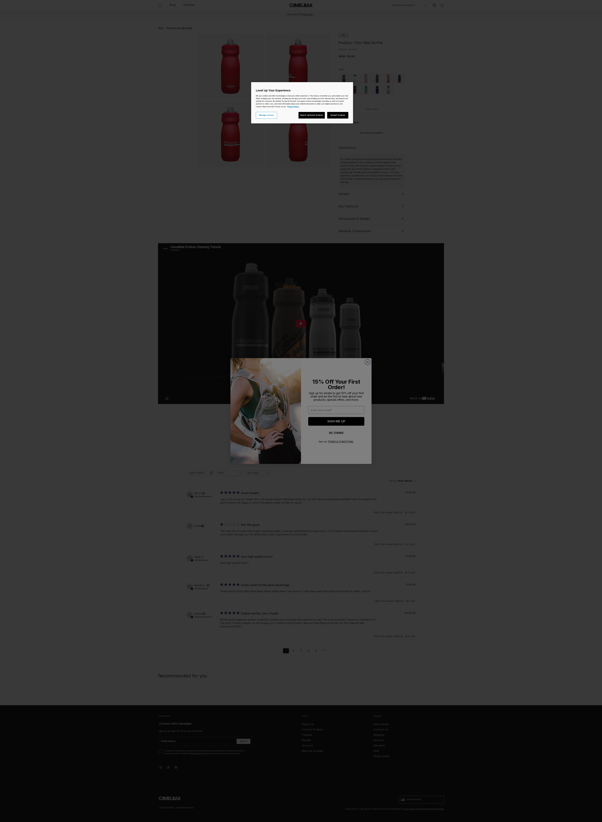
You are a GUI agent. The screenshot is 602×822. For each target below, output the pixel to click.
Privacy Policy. (293, 107)
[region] (302, 102)
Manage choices (266, 115)
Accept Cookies (337, 115)
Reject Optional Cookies (311, 115)
